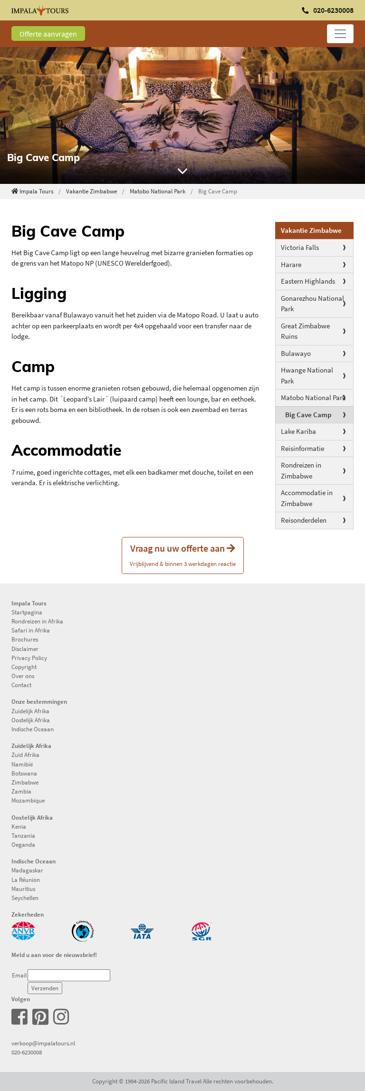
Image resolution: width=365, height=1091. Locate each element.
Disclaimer (24, 648)
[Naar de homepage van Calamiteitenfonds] (83, 930)
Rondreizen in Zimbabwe (301, 470)
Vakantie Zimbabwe (91, 191)
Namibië (22, 764)
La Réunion (25, 879)
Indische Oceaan (32, 729)
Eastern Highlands (308, 281)
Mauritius (23, 888)
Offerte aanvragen (48, 33)
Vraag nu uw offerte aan (183, 554)
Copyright (24, 666)
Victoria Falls (300, 247)
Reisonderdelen (304, 520)
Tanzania (23, 835)
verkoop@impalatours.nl (43, 1043)
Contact (21, 685)
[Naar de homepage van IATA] (142, 930)
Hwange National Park (307, 375)
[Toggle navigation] (340, 33)
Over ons (22, 675)
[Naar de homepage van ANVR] (23, 930)
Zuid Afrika (25, 754)
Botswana (24, 773)
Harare (291, 264)
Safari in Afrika (30, 630)
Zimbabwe (24, 782)
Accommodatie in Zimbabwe (307, 498)
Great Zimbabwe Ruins (305, 331)
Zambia (21, 791)
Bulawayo (296, 353)
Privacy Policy (29, 657)
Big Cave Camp (308, 414)
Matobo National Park (157, 191)
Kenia (18, 826)
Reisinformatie (302, 448)
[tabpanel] (182, 115)
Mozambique (28, 800)
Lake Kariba (298, 431)
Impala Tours (36, 191)
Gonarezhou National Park (312, 304)
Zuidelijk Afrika (30, 711)
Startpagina (26, 612)
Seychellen (24, 897)
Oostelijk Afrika (30, 720)
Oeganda (23, 844)
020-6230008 (26, 1052)
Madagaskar (27, 870)
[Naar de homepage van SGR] (201, 930)
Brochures (24, 639)
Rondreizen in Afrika (37, 621)
